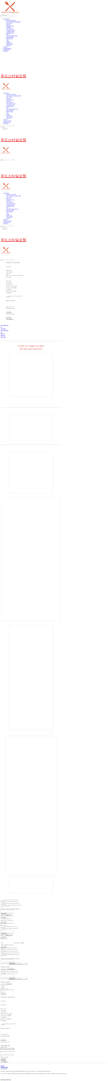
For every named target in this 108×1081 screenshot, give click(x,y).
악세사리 (8, 45)
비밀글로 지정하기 (6, 967)
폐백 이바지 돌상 (10, 37)
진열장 (7, 41)
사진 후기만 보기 (6, 919)
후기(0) (2, 334)
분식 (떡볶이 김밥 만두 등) (11, 35)
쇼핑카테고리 (6, 19)
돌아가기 (3, 983)
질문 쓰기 (3, 946)
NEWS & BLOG (7, 49)
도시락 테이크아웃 (10, 31)
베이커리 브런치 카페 (11, 20)
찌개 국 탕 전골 (9, 28)
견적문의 (5, 47)
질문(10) (3, 335)
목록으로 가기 (4, 968)
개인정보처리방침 (4, 1067)
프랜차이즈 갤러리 (7, 48)
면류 (7, 34)
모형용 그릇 (8, 42)
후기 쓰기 (3, 922)
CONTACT (6, 51)
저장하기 (3, 917)
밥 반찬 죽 (8, 27)
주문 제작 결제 (9, 44)
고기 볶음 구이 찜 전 (10, 30)
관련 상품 (3, 337)
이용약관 (2, 1066)
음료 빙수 (8, 24)
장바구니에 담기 (5, 1041)
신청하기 (3, 1058)
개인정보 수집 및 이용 (6, 909)
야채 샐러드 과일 (10, 26)
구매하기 (3, 993)
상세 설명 (3, 329)
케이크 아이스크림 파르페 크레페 (13, 21)
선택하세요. (9, 283)
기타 (7, 40)
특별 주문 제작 (9, 38)
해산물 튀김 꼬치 (10, 33)
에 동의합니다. (10, 909)
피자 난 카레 (9, 23)
